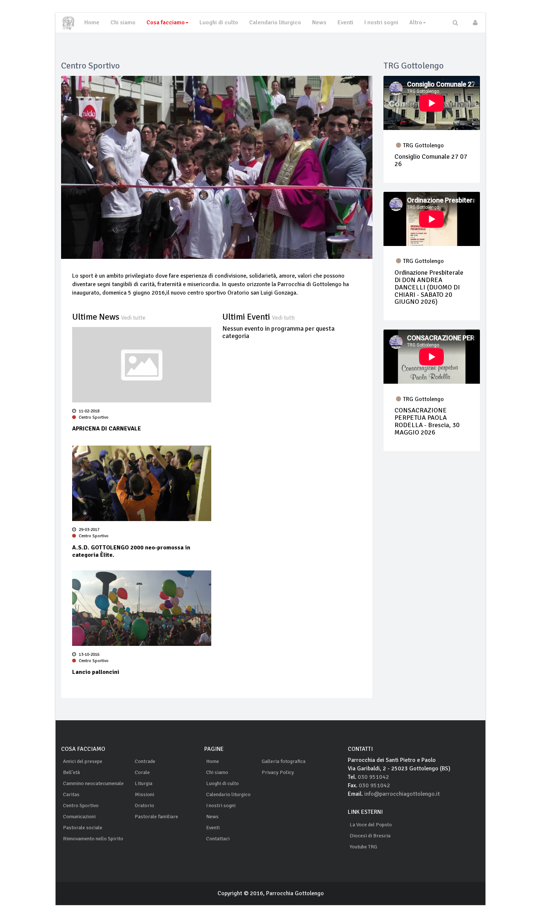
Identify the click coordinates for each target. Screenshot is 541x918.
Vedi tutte (133, 317)
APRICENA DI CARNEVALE (106, 428)
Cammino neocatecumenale (93, 783)
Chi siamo (122, 22)
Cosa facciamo (165, 22)
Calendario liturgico (275, 22)
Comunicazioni (79, 816)
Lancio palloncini (95, 672)
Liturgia (143, 783)
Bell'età (71, 772)
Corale (142, 772)
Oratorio (144, 805)
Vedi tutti (283, 317)
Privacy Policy (278, 772)
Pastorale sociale (82, 827)
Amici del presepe (82, 761)
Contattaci (218, 839)
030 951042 (373, 777)
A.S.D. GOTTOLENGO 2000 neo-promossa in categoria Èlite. (131, 551)
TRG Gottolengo (423, 145)
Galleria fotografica (283, 761)
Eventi (345, 22)
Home (91, 22)
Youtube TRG (363, 847)
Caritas (71, 794)
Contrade (145, 761)
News (319, 22)
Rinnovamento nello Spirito (93, 839)
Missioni (144, 794)
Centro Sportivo (93, 417)
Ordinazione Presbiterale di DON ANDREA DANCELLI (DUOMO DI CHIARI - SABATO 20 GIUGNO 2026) (429, 287)
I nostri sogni (381, 22)
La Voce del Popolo (371, 825)
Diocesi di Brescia (370, 836)
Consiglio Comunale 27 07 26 (431, 160)
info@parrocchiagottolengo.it (402, 794)
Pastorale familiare (156, 816)
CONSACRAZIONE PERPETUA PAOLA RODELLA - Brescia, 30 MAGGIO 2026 (427, 421)
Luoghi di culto (218, 22)
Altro (415, 22)
